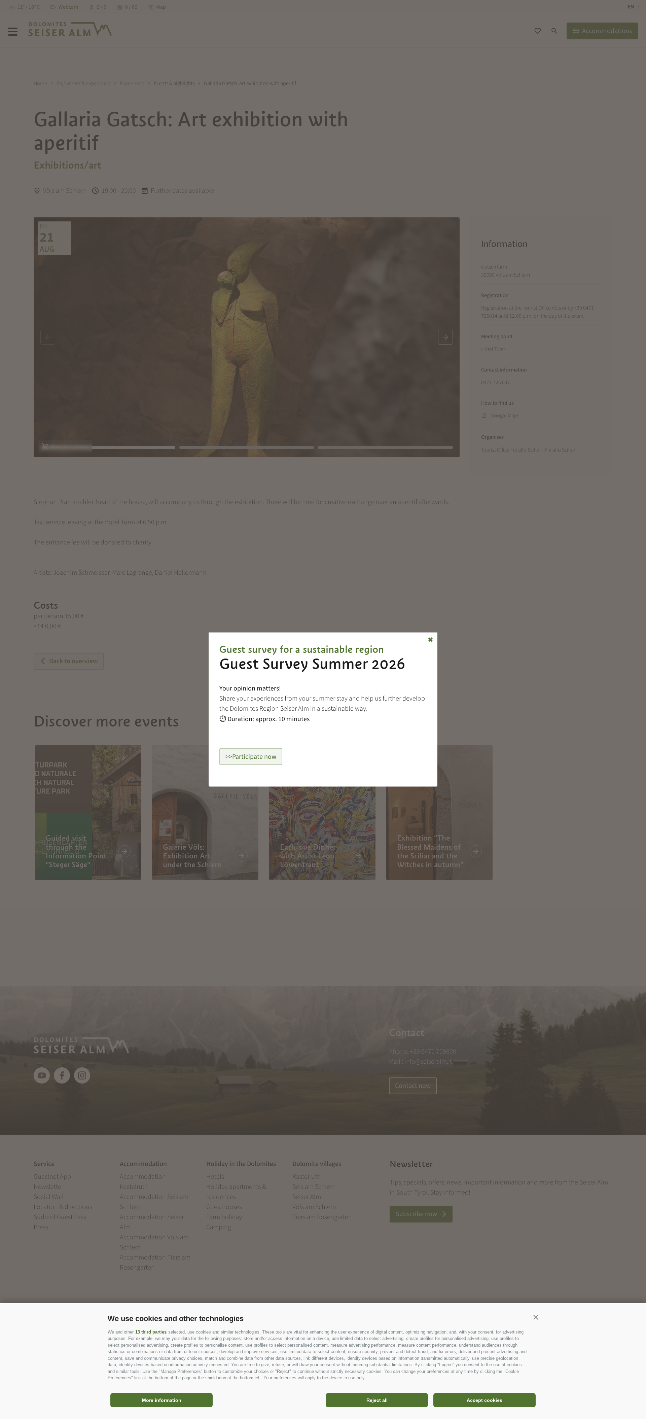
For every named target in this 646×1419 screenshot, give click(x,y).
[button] (535, 1317)
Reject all (377, 1400)
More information (161, 1400)
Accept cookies (484, 1400)
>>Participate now (250, 756)
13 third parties (151, 1332)
